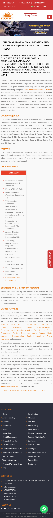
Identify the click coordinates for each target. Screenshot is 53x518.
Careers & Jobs (34, 445)
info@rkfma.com (10, 487)
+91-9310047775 (39, 3)
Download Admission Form (12, 464)
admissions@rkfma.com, (10, 386)
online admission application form (37, 90)
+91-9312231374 (24, 3)
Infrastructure (33, 414)
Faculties (31, 422)
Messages (32, 449)
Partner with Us (34, 456)
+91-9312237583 (8, 3)
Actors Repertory (8, 418)
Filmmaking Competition (37, 433)
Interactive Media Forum (37, 452)
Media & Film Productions (12, 452)
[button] (49, 17)
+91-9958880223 (8, 6)
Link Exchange (8, 456)
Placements (6, 426)
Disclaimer (32, 441)
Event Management (9, 437)
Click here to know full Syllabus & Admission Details (23, 390)
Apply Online (31, 15)
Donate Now (6, 433)
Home (4, 414)
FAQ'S (4, 429)
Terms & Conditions (9, 460)
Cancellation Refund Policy (12, 449)
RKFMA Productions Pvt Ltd (37, 516)
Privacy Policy (33, 429)
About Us (31, 418)
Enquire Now (33, 460)
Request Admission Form (37, 437)
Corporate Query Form (10, 441)
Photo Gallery (33, 426)
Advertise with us (8, 445)
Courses (5, 422)
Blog (4, 468)
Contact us (32, 464)
